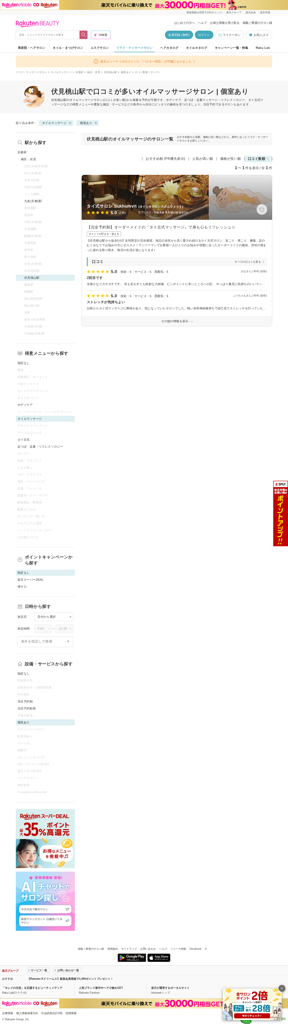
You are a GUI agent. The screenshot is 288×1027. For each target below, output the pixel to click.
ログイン (204, 35)
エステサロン (100, 47)
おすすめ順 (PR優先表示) (165, 158)
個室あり (126, 72)
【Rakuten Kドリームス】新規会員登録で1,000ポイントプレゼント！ (70, 978)
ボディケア (25, 404)
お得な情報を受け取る (225, 22)
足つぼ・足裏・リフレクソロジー (40, 446)
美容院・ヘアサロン (31, 47)
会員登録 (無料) (179, 35)
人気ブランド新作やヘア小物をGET (101, 987)
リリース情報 (178, 948)
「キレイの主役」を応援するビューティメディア (32, 987)
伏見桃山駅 (110, 72)
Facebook (196, 948)
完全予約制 (25, 701)
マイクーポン (232, 35)
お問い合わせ (148, 948)
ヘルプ (202, 22)
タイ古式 (23, 439)
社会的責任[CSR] (51, 1013)
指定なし (23, 363)
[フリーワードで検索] (83, 35)
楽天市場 (265, 12)
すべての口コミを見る (248, 262)
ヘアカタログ (169, 47)
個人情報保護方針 (27, 1013)
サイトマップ (129, 948)
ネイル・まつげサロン (68, 47)
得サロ (22, 586)
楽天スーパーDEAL (30, 579)
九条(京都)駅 (33, 201)
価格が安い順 (230, 158)
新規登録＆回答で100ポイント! (204, 12)
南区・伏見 (93, 72)
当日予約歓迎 (26, 708)
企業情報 (7, 1013)
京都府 (79, 72)
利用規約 (113, 948)
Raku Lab (263, 47)
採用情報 (71, 1013)
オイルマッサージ (61, 72)
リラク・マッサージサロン (134, 47)
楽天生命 (251, 12)
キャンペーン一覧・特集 (231, 47)
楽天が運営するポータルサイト (170, 987)
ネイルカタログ (196, 47)
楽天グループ (233, 12)
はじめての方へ (184, 22)
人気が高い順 (202, 158)
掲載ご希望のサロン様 (257, 22)
